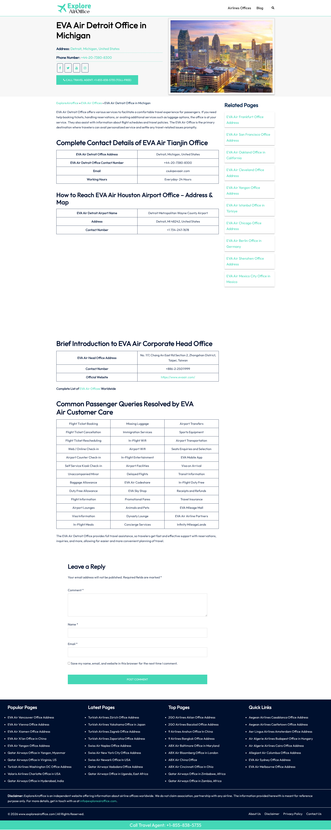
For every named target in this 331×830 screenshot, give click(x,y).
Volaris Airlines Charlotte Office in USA (34, 774)
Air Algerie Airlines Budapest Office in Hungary (281, 738)
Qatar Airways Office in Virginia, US (32, 760)
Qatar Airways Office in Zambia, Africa (194, 781)
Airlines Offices (239, 8)
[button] (273, 8)
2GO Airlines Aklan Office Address (191, 717)
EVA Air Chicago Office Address (243, 226)
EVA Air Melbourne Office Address (272, 767)
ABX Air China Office (182, 760)
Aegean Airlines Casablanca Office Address (278, 717)
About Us (254, 814)
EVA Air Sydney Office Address (270, 760)
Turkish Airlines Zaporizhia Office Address (116, 738)
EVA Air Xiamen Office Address (29, 731)
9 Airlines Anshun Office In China (190, 731)
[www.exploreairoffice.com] (73, 8)
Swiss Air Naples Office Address (109, 746)
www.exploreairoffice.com (37, 814)
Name (73, 624)
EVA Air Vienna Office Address (28, 724)
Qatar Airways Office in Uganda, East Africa (118, 774)
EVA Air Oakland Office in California (245, 155)
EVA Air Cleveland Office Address (245, 173)
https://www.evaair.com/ (178, 377)
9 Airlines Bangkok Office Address (191, 738)
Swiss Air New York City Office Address (114, 753)
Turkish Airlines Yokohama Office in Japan (116, 724)
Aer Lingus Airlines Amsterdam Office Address (280, 731)
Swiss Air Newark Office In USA (109, 760)
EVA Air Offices (91, 103)
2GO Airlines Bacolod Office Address (193, 724)
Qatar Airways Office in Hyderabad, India (36, 781)
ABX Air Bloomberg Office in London (193, 753)
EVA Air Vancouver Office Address (31, 717)
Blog (259, 8)
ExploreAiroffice (67, 103)
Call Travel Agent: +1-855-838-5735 (165, 825)
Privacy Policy (292, 814)
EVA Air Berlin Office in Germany (243, 243)
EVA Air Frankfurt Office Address (245, 120)
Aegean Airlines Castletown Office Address (278, 724)
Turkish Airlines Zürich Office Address (113, 717)
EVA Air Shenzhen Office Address (245, 261)
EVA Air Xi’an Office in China (27, 738)
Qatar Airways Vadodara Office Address (115, 767)
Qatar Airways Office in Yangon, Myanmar (37, 753)
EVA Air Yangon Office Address (243, 190)
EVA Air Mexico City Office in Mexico (248, 279)
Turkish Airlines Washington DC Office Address (39, 767)
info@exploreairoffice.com (98, 801)
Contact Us (313, 814)
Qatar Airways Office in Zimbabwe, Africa (196, 774)
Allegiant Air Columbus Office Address (275, 753)
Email (73, 644)
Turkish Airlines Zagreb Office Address (114, 731)
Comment (76, 590)
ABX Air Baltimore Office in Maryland (193, 746)
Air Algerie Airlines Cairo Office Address (276, 746)
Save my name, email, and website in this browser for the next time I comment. (124, 663)
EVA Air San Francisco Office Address (248, 137)
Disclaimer (272, 814)
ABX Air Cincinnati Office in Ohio (190, 767)
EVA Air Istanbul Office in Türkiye (245, 208)
